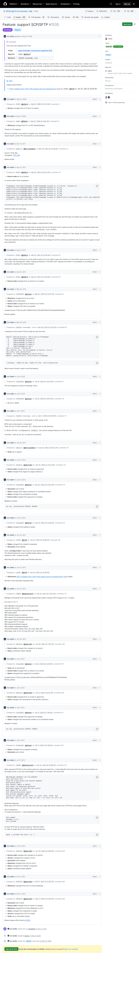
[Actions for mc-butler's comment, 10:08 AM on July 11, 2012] (99, 760)
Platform (13, 4)
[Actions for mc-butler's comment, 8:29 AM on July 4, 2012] (99, 658)
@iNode (24, 121)
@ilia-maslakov (29, 149)
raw (58, 89)
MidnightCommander (17, 11)
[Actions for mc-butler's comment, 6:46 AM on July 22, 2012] (99, 846)
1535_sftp (16, 155)
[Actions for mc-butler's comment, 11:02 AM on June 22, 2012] (99, 588)
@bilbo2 (27, 54)
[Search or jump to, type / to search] (111, 4)
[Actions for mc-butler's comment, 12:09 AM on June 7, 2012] (99, 410)
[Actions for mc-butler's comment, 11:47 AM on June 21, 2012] (99, 479)
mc (30, 11)
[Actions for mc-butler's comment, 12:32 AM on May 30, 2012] (99, 322)
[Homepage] (5, 4)
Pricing (76, 4)
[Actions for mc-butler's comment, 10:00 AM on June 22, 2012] (99, 535)
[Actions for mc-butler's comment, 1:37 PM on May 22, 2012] (99, 289)
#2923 (28, 920)
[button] (97, 186)
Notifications (103, 11)
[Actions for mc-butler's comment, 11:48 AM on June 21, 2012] (99, 517)
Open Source (51, 4)
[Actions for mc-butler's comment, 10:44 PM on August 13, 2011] (99, 271)
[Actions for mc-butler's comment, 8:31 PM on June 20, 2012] (99, 442)
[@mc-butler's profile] (5, 36)
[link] (12, 929)
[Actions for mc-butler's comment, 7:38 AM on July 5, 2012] (99, 707)
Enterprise (65, 4)
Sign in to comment (71, 949)
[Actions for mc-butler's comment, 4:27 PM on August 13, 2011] (99, 167)
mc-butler (10, 36)
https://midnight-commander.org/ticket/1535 (35, 50)
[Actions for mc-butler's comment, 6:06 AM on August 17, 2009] (99, 116)
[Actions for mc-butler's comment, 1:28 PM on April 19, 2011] (99, 143)
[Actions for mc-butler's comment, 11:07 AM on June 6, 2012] (99, 376)
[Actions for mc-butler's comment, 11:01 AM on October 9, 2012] (99, 876)
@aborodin (28, 465)
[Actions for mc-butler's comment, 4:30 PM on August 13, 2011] (99, 250)
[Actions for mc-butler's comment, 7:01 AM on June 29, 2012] (99, 639)
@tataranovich (27, 594)
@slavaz (28, 294)
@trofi (72, 89)
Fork (116, 11)
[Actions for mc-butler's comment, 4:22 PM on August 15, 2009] (99, 99)
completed (31, 929)
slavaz (26, 936)
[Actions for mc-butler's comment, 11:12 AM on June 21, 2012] (99, 459)
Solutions (25, 4)
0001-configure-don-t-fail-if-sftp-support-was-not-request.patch (33, 89)
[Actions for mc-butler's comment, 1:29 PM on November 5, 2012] (99, 893)
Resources (37, 4)
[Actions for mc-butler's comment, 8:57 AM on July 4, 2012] (99, 687)
